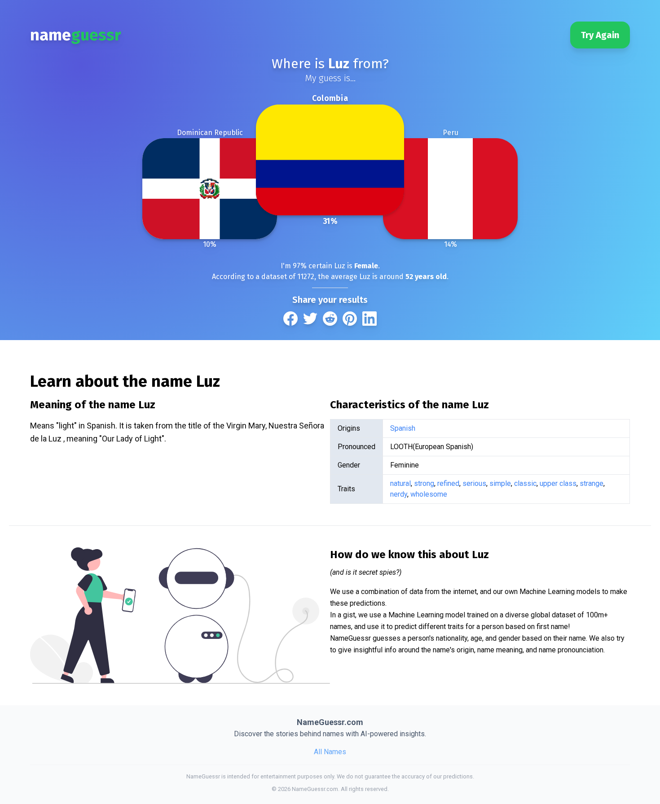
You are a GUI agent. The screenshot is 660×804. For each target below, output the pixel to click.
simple (500, 483)
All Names (330, 751)
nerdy (398, 494)
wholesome (428, 494)
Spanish (402, 428)
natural (400, 483)
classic (525, 483)
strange (591, 483)
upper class (558, 483)
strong (424, 483)
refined (448, 483)
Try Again (600, 35)
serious (474, 483)
